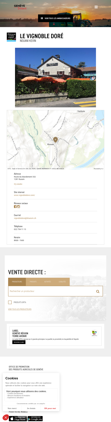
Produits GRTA (20, 302)
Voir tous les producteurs (19, 309)
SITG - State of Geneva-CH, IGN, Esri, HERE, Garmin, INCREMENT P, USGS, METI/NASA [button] (36, 169)
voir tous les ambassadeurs (57, 18)
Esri (102, 169)
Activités (47, 282)
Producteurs (17, 282)
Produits (33, 282)
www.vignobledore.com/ (24, 195)
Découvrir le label (19, 342)
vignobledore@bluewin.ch (25, 218)
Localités (62, 282)
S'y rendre (18, 184)
